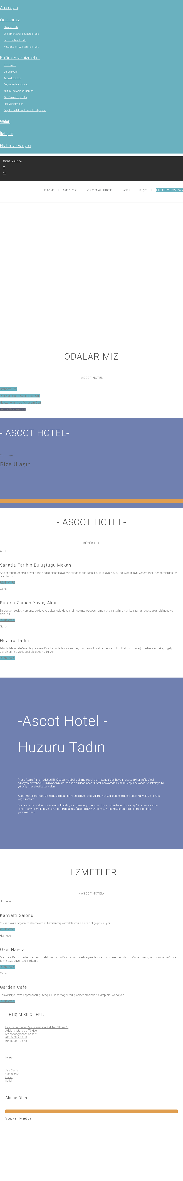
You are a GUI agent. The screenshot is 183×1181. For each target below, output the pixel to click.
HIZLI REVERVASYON (15, 145)
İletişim (6, 133)
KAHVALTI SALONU (12, 78)
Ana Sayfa (9, 7)
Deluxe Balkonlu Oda (13, 409)
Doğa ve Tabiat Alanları (16, 84)
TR (4, 167)
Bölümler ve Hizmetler (20, 57)
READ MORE (7, 582)
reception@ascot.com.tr (20, 1034)
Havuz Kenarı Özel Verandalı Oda (20, 402)
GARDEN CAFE (10, 71)
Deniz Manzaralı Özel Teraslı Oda (20, 395)
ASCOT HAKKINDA (12, 161)
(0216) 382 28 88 (16, 1037)
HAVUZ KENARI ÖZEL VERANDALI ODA (21, 46)
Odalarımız (10, 19)
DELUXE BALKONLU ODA (15, 40)
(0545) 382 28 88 (16, 1040)
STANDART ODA (11, 27)
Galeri (5, 121)
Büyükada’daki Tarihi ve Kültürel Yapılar (25, 110)
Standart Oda (8, 389)
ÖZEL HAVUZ (10, 65)
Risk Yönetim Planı (14, 103)
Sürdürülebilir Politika (15, 97)
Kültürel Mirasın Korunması (19, 91)
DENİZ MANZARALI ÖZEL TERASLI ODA (21, 33)
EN (4, 173)
